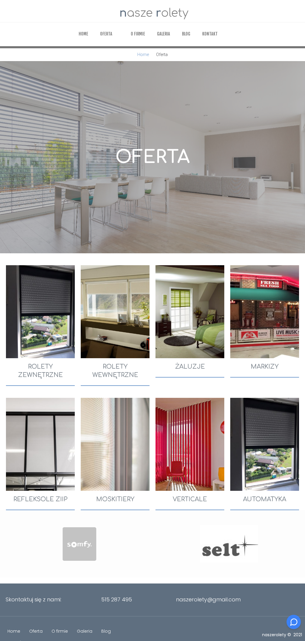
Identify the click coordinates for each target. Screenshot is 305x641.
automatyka (264, 499)
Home (143, 54)
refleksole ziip (40, 499)
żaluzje (190, 366)
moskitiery (115, 499)
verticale (190, 499)
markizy (264, 366)
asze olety (154, 13)
